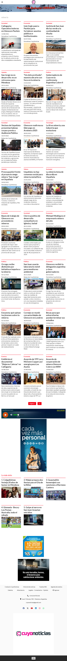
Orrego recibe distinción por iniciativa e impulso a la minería (10, 268)
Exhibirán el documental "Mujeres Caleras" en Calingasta (11, 363)
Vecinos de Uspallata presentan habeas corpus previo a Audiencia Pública (10, 129)
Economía (27, 23)
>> (39, 403)
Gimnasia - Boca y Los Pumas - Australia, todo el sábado (10, 511)
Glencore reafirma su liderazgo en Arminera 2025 (33, 128)
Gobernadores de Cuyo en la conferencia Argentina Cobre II (54, 79)
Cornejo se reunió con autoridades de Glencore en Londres (33, 315)
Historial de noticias (29, 587)
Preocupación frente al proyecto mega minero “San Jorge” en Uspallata (11, 176)
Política (48, 72)
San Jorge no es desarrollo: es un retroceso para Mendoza (9, 79)
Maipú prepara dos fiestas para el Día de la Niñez (33, 482)
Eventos (4, 356)
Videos (26, 169)
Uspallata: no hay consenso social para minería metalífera (33, 174)
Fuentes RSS (43, 587)
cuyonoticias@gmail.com (33, 602)
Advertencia (20, 590)
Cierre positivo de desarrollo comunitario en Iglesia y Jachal (32, 220)
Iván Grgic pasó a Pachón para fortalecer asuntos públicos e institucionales (32, 31)
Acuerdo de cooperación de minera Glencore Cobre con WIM (53, 363)
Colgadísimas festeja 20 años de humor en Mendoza (10, 482)
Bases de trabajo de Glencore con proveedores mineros (10, 220)
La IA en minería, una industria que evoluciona (55, 128)
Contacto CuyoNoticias (12, 587)
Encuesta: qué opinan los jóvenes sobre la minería (11, 315)
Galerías (10, 590)
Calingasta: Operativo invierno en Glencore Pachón (10, 28)
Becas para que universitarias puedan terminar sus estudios (55, 316)
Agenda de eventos (56, 587)
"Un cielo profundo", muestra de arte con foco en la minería (33, 77)
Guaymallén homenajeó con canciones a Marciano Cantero (56, 484)
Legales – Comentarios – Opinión (38, 590)
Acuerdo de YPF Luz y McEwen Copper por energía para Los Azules (33, 363)
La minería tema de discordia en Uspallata (54, 174)
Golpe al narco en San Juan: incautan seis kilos (33, 510)
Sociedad (4, 23)
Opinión (4, 72)
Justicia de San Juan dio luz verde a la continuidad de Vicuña (55, 30)
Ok (33, 658)
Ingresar (56, 590)
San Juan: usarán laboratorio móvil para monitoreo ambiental (32, 268)
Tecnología (49, 122)
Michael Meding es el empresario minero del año (55, 218)
